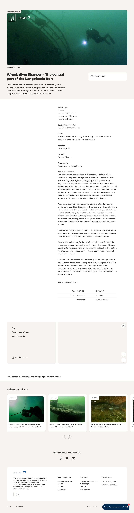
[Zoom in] (123, 354)
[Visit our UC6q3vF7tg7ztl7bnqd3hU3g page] (73, 458)
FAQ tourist (62, 489)
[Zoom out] (123, 360)
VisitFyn (83, 487)
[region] (92, 343)
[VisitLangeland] (19, 472)
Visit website (99, 76)
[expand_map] (123, 325)
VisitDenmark (85, 489)
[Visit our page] (61, 458)
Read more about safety (68, 282)
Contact (61, 487)
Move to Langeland (109, 482)
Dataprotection (93, 507)
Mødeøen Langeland (110, 484)
